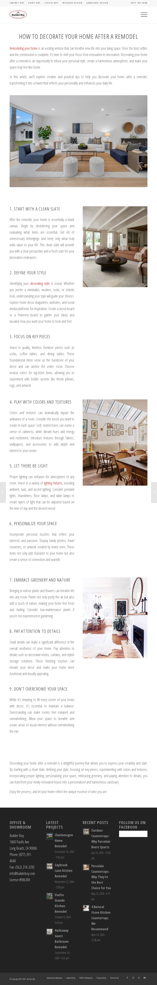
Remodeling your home (24, 48)
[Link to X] (139, 978)
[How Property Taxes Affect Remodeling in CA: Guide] (154, 492)
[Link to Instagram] (133, 978)
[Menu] (142, 14)
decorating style (40, 283)
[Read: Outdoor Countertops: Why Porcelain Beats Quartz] (86, 831)
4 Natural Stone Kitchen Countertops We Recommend (100, 918)
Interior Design (72, 2)
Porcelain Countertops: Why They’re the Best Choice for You (101, 877)
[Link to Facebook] (127, 978)
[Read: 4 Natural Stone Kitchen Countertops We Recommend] (86, 908)
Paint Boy (34, 2)
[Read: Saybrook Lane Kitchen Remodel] (49, 866)
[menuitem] (18, 3)
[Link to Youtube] (144, 978)
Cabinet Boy (17, 2)
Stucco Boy (51, 2)
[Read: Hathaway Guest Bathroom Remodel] (49, 931)
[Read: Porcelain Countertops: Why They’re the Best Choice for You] (86, 867)
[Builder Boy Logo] (18, 14)
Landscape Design (97, 2)
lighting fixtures (53, 483)
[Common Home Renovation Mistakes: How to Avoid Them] (3, 492)
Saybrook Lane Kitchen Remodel (63, 870)
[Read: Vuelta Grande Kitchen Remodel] (49, 896)
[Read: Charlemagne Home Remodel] (49, 836)
